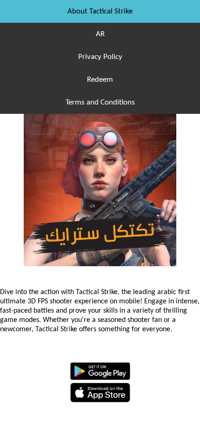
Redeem (100, 80)
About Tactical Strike (100, 11)
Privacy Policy (100, 57)
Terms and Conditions (100, 102)
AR (100, 34)
